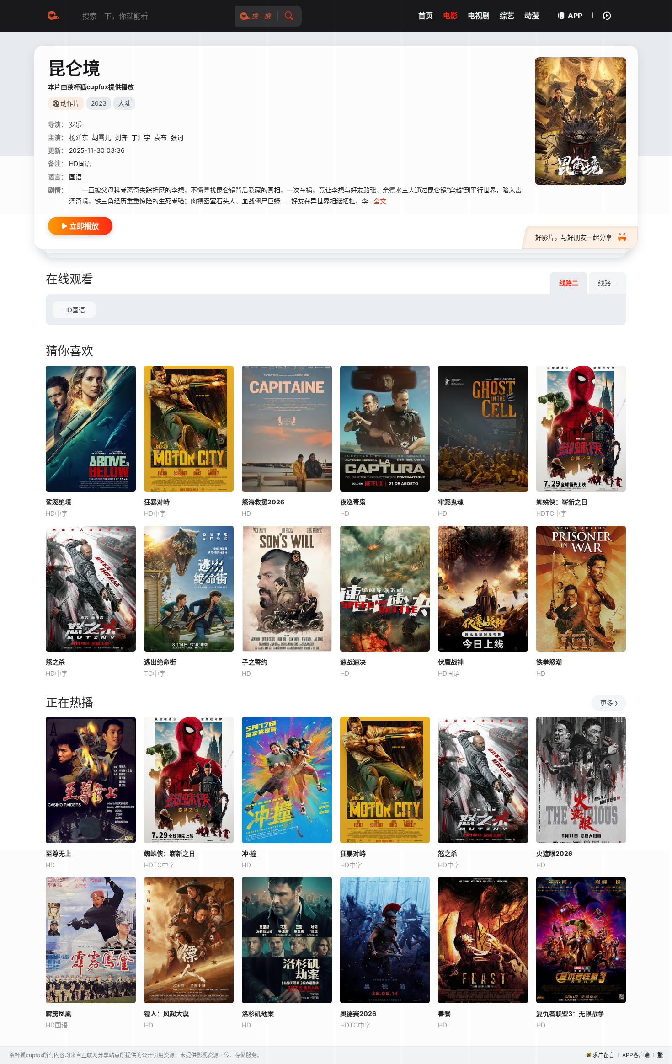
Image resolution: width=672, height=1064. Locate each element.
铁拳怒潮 (549, 662)
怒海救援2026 (263, 502)
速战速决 (353, 662)
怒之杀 (55, 662)
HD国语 (74, 310)
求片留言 (603, 1055)
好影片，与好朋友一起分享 (573, 237)
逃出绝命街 (160, 662)
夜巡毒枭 (353, 502)
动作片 (70, 103)
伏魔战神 (451, 662)
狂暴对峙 (157, 502)
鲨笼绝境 (58, 502)
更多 (606, 703)
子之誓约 (254, 662)
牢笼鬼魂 (451, 502)
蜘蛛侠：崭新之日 (561, 502)
